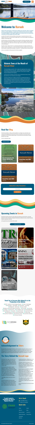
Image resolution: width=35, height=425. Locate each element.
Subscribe (17, 191)
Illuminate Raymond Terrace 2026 (24, 240)
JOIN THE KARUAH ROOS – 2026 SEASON (25, 261)
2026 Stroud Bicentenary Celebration (9, 240)
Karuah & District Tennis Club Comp (8, 284)
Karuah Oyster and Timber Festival (9, 263)
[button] (33, 2)
